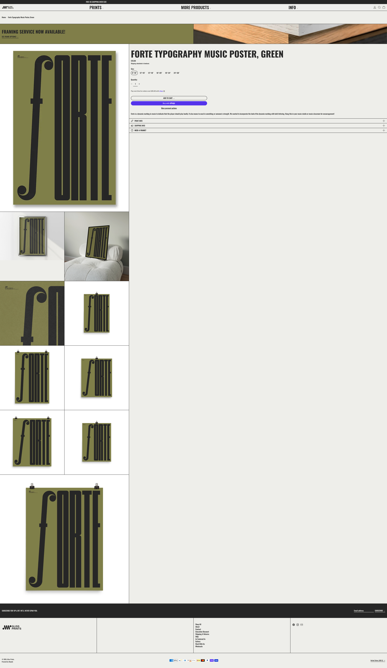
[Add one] (139, 84)
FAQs (197, 636)
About (197, 626)
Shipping (133, 63)
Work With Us (200, 644)
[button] (379, 7)
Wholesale (199, 646)
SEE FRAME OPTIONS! (9, 37)
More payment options (169, 108)
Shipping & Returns (202, 634)
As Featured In (200, 639)
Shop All (198, 624)
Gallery (197, 641)
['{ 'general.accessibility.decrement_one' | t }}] (131, 84)
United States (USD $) (377, 660)
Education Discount (202, 631)
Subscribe (379, 610)
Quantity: (134, 79)
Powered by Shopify (7, 662)
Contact (198, 629)
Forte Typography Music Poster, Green (21, 17)
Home (4, 17)
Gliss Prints (10, 659)
